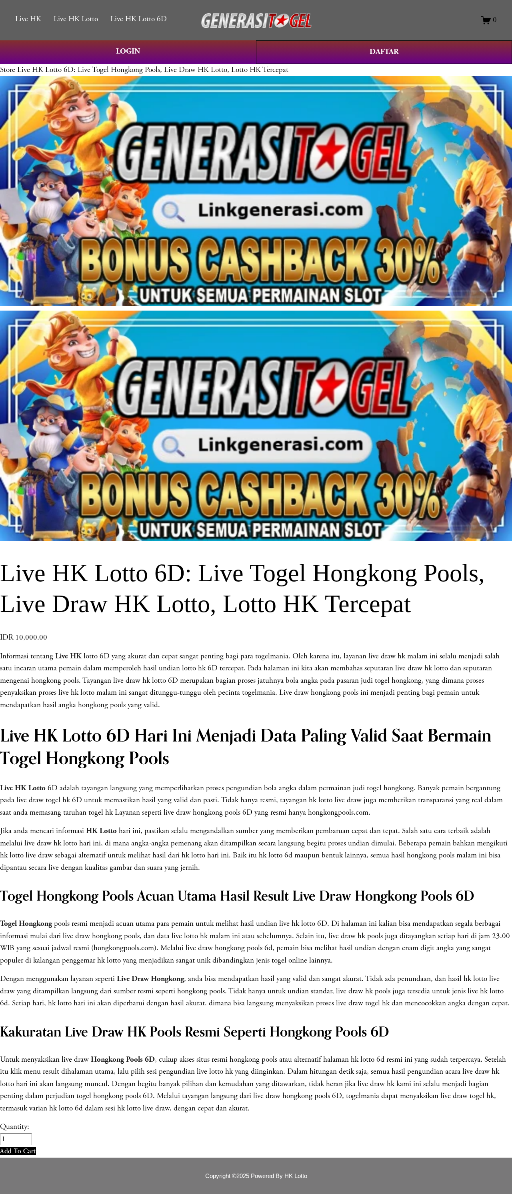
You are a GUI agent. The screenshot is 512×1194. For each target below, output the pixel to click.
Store (7, 70)
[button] (18, 1151)
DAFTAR (384, 51)
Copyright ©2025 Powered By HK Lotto (256, 1175)
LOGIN (128, 51)
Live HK (28, 19)
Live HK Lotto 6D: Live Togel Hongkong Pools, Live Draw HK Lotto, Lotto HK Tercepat (152, 70)
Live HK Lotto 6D (138, 19)
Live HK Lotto (76, 19)
